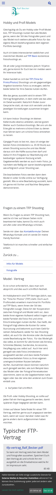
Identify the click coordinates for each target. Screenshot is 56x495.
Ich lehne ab (35, 490)
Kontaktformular (32, 231)
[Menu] (3, 3)
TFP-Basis (32, 56)
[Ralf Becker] (28, 15)
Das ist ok (48, 490)
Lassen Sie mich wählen (13, 490)
